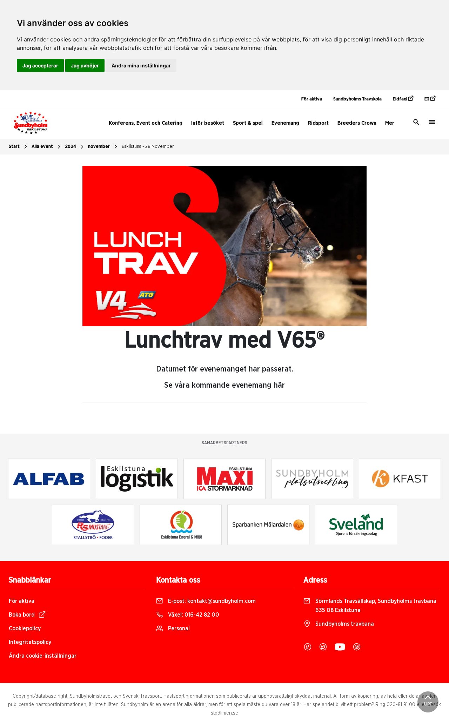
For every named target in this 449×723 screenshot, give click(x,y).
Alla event (42, 146)
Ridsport (318, 123)
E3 (427, 99)
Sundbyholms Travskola (357, 99)
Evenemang (285, 123)
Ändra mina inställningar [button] (141, 65)
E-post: (211, 601)
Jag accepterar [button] (40, 65)
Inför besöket (207, 123)
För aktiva (311, 99)
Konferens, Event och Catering (145, 123)
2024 (70, 146)
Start (14, 146)
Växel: (193, 615)
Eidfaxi (400, 99)
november (99, 146)
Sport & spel (248, 123)
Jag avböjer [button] (85, 65)
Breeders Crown (356, 123)
